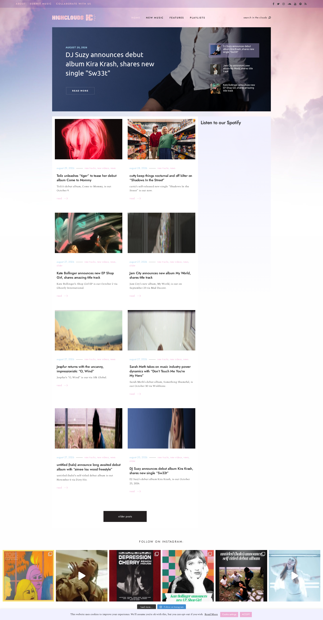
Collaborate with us (73, 3)
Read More (211, 614)
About (21, 3)
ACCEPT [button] (246, 614)
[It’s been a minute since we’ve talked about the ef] (188, 575)
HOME (135, 17)
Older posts (125, 516)
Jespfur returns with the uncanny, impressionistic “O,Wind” (80, 369)
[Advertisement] (234, 263)
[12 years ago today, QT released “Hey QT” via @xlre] (294, 575)
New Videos (103, 168)
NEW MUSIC (155, 17)
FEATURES (177, 17)
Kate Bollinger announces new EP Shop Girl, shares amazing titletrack (85, 275)
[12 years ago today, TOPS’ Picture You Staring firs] (28, 575)
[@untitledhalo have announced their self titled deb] (241, 575)
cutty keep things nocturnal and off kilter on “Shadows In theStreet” (161, 178)
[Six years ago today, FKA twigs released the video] (81, 575)
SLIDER (60, 265)
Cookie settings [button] (229, 614)
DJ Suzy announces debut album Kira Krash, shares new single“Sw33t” (161, 470)
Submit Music (41, 3)
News (113, 168)
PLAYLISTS (197, 17)
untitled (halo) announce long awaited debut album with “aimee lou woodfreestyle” (88, 467)
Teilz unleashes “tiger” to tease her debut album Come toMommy (86, 178)
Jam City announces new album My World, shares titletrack (160, 275)
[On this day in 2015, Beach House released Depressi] (135, 575)
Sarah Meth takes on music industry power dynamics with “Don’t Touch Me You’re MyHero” (160, 371)
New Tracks (90, 168)
